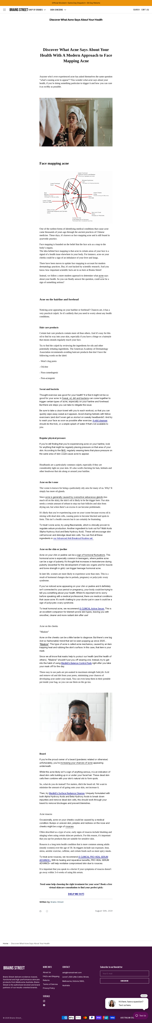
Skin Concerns (56, 9)
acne (101, 275)
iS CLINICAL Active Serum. (91, 608)
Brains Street (15, 1018)
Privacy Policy (49, 988)
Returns (46, 980)
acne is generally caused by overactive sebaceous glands (74, 497)
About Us (47, 972)
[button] (4, 9)
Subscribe (125, 981)
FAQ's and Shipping (51, 976)
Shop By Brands (35, 9)
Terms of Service (50, 984)
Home (5, 943)
